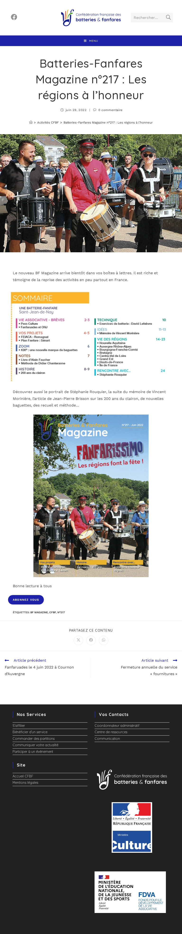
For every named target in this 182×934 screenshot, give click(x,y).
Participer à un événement (33, 752)
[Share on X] (78, 640)
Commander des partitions (34, 739)
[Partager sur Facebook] (91, 640)
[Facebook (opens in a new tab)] (14, 17)
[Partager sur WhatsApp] (103, 640)
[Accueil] (30, 122)
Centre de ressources (111, 732)
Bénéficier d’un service (30, 732)
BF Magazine (39, 612)
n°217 (61, 612)
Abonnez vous (26, 599)
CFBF (52, 612)
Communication (107, 739)
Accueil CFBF (23, 776)
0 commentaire (110, 110)
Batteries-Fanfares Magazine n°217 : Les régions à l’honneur (108, 122)
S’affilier (19, 726)
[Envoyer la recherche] (168, 17)
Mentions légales (25, 782)
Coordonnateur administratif (117, 726)
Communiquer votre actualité (35, 745)
